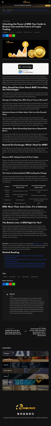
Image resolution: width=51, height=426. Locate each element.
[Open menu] (3, 2)
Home (3, 10)
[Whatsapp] (13, 35)
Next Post (41, 327)
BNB (19, 276)
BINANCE (5, 276)
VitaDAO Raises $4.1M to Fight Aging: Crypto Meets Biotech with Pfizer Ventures (13, 332)
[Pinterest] (10, 35)
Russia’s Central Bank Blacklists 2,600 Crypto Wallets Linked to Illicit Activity (25, 263)
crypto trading (25, 276)
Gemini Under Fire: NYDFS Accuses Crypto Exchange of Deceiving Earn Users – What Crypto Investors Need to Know (38, 332)
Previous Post (10, 328)
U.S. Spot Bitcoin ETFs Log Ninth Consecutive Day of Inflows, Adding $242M (25, 265)
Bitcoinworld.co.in (39, 243)
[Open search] (49, 2)
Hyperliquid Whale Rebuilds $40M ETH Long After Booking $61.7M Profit (24, 267)
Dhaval (6, 32)
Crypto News (10, 10)
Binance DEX (12, 276)
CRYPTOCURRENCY (34, 276)
